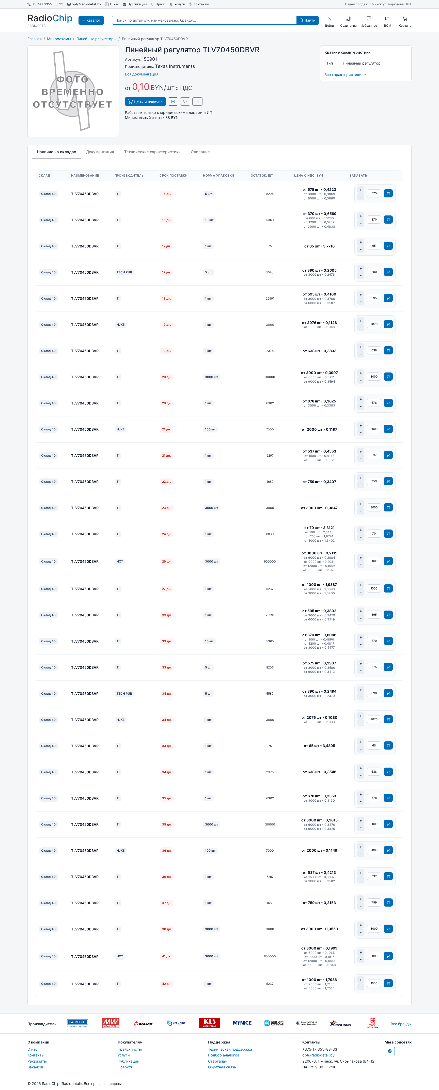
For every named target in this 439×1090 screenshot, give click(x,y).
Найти (309, 20)
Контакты (201, 4)
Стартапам (218, 1061)
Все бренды (401, 1024)
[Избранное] (368, 18)
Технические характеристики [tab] (152, 151)
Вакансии (35, 1067)
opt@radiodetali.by (86, 4)
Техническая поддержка (230, 1049)
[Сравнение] (348, 18)
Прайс (161, 4)
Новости (125, 1067)
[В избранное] (185, 101)
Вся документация (141, 74)
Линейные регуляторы (96, 39)
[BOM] (387, 18)
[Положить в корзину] (388, 193)
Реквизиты (37, 1061)
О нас (114, 4)
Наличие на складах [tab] (56, 151)
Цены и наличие (148, 102)
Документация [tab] (100, 151)
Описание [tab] (200, 151)
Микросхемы (59, 39)
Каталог (93, 20)
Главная (34, 39)
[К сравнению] (197, 101)
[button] (329, 18)
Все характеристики (343, 74)
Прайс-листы (130, 1049)
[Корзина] (405, 18)
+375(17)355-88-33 (47, 4)
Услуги (180, 4)
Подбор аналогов (223, 1055)
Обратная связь (222, 1067)
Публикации (137, 4)
